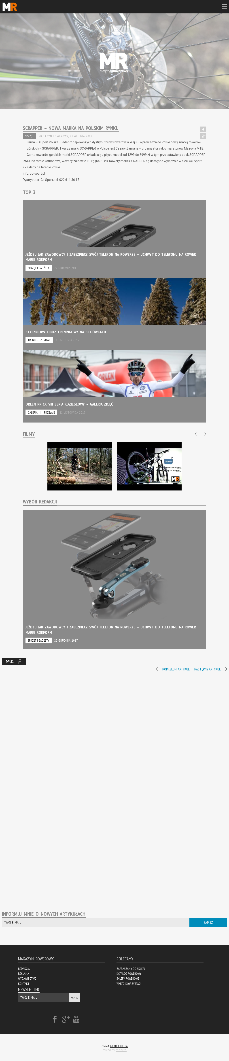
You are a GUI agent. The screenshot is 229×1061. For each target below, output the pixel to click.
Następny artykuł (207, 669)
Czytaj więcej (114, 239)
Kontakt (23, 984)
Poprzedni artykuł (176, 669)
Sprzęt (29, 136)
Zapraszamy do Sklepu (131, 969)
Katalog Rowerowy (129, 974)
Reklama (23, 974)
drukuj (10, 661)
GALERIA (33, 412)
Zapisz (208, 922)
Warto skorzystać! (129, 984)
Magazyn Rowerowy (10, 6)
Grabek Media (119, 1046)
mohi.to (121, 1050)
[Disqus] (114, 728)
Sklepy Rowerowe (128, 978)
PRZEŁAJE (49, 412)
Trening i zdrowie (39, 340)
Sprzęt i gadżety (38, 268)
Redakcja (24, 969)
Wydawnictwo (27, 978)
